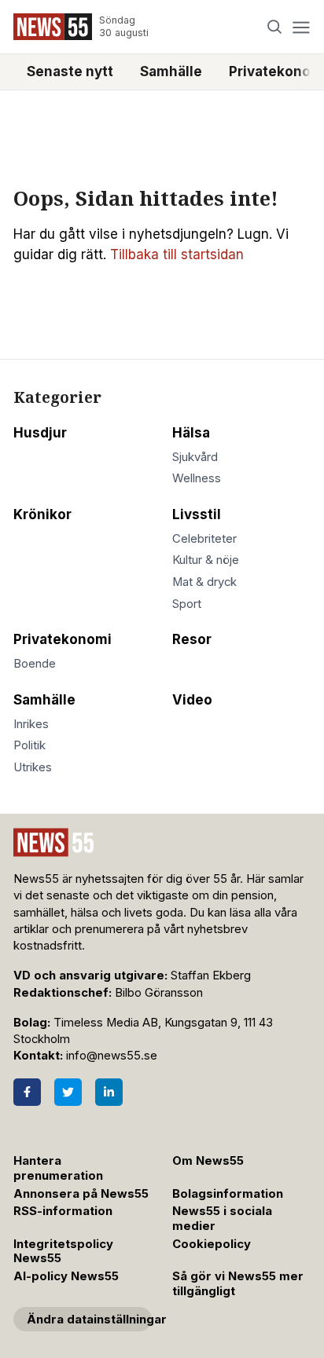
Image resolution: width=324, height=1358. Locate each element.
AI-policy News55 (66, 1276)
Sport (186, 604)
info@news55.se (111, 1056)
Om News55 (208, 1161)
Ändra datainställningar (89, 1319)
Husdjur (40, 433)
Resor (192, 639)
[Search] (275, 27)
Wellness (196, 478)
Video (192, 700)
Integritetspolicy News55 (63, 1251)
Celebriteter (204, 539)
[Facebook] (27, 1092)
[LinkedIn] (109, 1092)
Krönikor (42, 514)
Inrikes (31, 724)
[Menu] (301, 27)
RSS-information (62, 1211)
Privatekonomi (62, 639)
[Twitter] (68, 1092)
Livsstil (196, 514)
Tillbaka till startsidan (177, 254)
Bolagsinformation (227, 1194)
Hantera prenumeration (58, 1168)
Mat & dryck (204, 582)
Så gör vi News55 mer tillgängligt (238, 1283)
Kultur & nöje (205, 560)
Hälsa (191, 433)
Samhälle (171, 71)
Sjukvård (195, 457)
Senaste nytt (70, 71)
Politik (29, 745)
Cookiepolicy (211, 1244)
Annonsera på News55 (81, 1194)
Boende (34, 664)
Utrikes (32, 767)
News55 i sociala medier (222, 1218)
